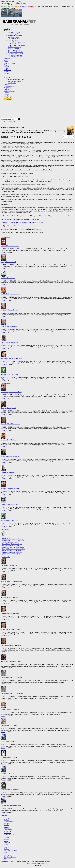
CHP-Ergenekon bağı (14, 47)
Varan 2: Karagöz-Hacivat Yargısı (12, 544)
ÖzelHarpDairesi (9, 86)
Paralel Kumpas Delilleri (19, 45)
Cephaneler (7, 858)
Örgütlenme (7, 88)
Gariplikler (7, 73)
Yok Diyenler (12, 83)
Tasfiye (6, 92)
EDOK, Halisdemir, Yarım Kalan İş (12, 539)
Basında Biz (4, 1)
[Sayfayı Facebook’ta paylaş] (17, 137)
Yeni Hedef (7, 833)
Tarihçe (6, 68)
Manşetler (7, 58)
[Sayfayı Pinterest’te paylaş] (27, 137)
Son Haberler (4, 529)
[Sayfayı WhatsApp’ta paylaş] (15, 137)
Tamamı (3, 252)
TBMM (6, 84)
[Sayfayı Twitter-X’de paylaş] (20, 137)
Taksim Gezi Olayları (14, 50)
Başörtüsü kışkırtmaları (14, 34)
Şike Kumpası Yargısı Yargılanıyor (12, 554)
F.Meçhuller (7, 70)
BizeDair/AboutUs (9, 63)
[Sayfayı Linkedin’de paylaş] (22, 137)
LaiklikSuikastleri (9, 91)
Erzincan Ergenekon (14, 48)
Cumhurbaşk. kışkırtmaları (15, 32)
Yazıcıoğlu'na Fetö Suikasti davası (12, 552)
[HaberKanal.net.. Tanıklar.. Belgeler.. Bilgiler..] (19, 24)
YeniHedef (7, 89)
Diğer (6, 65)
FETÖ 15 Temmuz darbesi (16, 57)
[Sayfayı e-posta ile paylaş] (9, 137)
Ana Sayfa (7, 818)
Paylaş (4, 137)
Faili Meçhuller (8, 821)
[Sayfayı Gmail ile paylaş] (12, 137)
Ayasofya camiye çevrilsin (15, 52)
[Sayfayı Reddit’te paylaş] (25, 137)
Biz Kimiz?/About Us (10, 850)
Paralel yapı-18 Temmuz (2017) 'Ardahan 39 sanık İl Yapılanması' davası (22, 222)
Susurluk (7, 94)
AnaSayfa (7, 29)
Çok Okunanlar (5, 557)
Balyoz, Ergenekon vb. (18, 42)
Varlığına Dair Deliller (14, 81)
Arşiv (6, 60)
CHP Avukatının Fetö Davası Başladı (13, 547)
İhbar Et (6, 847)
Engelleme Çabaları (13, 37)
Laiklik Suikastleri (9, 834)
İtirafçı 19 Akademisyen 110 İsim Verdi (13, 549)
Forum (6, 61)
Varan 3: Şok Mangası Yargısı (10, 545)
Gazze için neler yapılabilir (16, 53)
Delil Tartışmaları (9, 855)
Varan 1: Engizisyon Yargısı (10, 542)
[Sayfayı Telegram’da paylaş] (30, 137)
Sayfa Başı (4, 815)
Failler (6, 71)
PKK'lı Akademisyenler (15, 55)
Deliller (6, 825)
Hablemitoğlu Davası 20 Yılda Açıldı (13, 540)
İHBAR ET (17, 1)
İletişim (11, 1)
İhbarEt (6, 66)
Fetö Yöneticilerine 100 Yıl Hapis (12, 550)
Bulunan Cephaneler (14, 38)
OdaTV (14, 43)
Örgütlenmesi (8, 831)
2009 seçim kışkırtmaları (15, 35)
